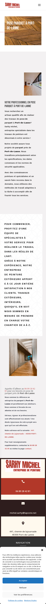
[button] (42, 550)
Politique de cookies (15, 600)
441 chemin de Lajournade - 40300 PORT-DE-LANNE (21, 433)
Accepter (23, 580)
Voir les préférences (23, 594)
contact (28, 449)
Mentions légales (30, 600)
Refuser (23, 587)
